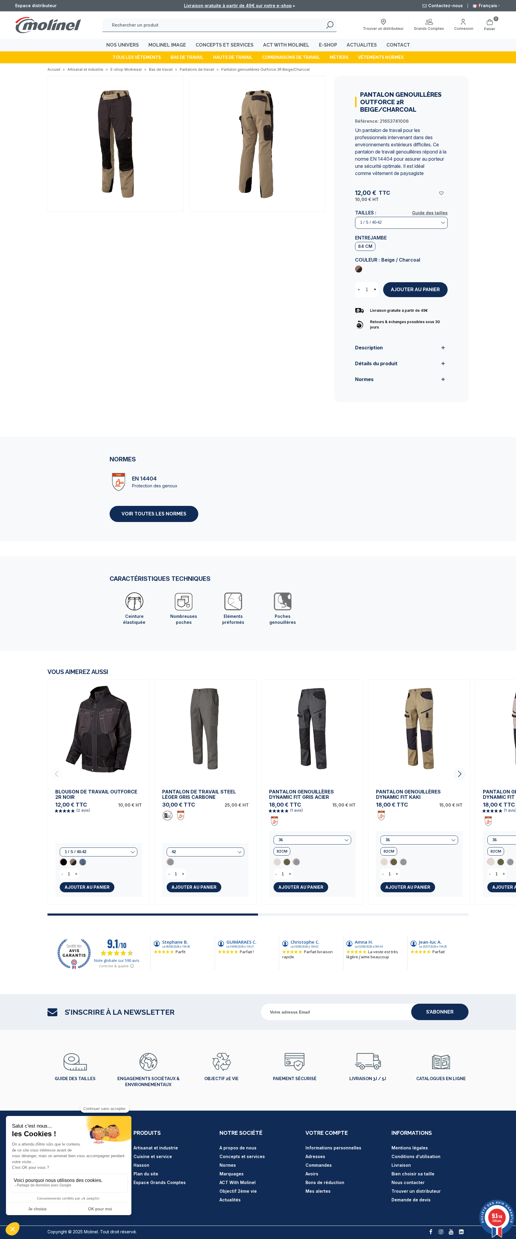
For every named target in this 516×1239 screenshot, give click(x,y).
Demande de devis (411, 1199)
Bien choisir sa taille (412, 1173)
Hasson (141, 1165)
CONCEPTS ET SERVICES (225, 45)
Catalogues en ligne (441, 1078)
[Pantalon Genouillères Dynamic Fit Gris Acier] (312, 731)
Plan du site (145, 1173)
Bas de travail (187, 57)
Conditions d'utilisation (415, 1156)
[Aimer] (442, 193)
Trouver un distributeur (416, 1191)
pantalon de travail (382, 130)
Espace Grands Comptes (159, 1182)
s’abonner (440, 1012)
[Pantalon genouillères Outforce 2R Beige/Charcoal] (358, 269)
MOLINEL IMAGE (167, 45)
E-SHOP (328, 45)
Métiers (339, 57)
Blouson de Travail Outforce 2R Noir (96, 794)
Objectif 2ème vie (238, 1191)
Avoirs (311, 1173)
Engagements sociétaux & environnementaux (148, 1081)
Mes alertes (318, 1191)
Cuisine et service (152, 1156)
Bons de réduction (324, 1182)
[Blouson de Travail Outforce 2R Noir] (98, 731)
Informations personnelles (333, 1147)
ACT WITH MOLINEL (286, 45)
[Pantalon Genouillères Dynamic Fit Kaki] (286, 861)
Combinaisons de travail (291, 57)
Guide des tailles (430, 212)
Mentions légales (409, 1147)
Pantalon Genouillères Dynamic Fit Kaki (408, 794)
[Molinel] (48, 25)
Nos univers (122, 45)
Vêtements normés (381, 57)
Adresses (315, 1156)
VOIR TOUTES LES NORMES (154, 514)
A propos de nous (238, 1147)
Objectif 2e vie (221, 1078)
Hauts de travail (233, 57)
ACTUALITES (362, 45)
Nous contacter (408, 1182)
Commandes (318, 1165)
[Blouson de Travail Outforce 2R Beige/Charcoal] (72, 861)
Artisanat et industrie (155, 1147)
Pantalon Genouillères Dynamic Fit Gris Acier (301, 794)
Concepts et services (242, 1156)
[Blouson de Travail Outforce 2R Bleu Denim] (82, 861)
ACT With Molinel (237, 1182)
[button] (460, 774)
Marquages (231, 1173)
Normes (227, 1165)
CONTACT (398, 45)
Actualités (230, 1199)
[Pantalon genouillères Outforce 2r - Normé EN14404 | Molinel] (115, 143)
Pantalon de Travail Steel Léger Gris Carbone (199, 794)
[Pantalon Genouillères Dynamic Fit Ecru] (277, 861)
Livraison (401, 1165)
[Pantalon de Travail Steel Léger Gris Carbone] (205, 731)
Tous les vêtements (137, 57)
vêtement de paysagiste (398, 173)
